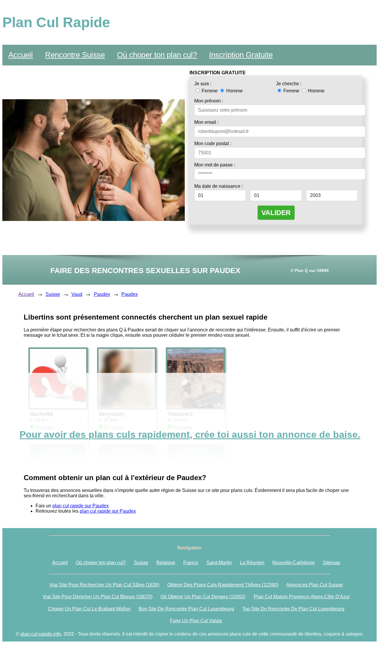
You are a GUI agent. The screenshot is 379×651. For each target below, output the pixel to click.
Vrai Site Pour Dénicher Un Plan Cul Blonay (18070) (97, 596)
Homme (234, 90)
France (190, 562)
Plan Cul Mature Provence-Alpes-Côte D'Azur (302, 596)
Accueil (20, 55)
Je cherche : (288, 83)
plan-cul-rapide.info (40, 633)
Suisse (53, 294)
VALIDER (276, 213)
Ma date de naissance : (218, 186)
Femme (209, 90)
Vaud (76, 294)
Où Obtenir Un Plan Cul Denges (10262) (202, 596)
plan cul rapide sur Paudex (80, 505)
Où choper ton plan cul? (157, 55)
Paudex (102, 294)
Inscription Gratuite (241, 55)
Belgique (165, 562)
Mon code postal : (212, 143)
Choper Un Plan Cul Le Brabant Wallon (89, 608)
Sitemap (331, 562)
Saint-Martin (219, 562)
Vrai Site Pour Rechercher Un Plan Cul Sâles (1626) (104, 584)
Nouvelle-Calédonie (293, 562)
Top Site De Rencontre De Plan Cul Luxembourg (293, 608)
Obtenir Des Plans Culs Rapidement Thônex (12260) (222, 584)
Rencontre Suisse (75, 55)
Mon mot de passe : (214, 164)
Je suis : (202, 83)
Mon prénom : (208, 100)
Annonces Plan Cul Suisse (314, 584)
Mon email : (206, 122)
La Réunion (252, 562)
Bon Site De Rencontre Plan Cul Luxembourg (186, 608)
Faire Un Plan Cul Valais (196, 620)
